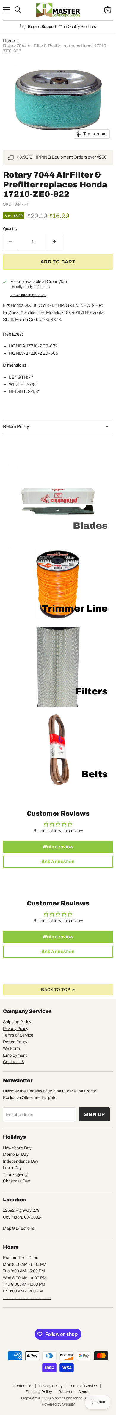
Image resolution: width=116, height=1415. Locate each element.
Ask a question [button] (58, 861)
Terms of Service (18, 1035)
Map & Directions (18, 1228)
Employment (15, 1055)
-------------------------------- (27, 1297)
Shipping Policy (17, 1022)
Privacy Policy (15, 1028)
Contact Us (22, 1386)
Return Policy (15, 1042)
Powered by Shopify (58, 1404)
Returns (65, 1392)
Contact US (13, 1062)
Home (9, 40)
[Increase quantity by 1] (54, 241)
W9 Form (11, 1048)
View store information (28, 295)
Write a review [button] (58, 846)
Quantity (10, 228)
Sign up (94, 1114)
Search (84, 1392)
